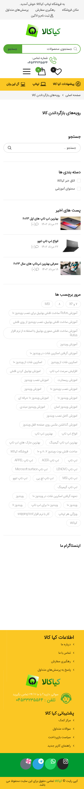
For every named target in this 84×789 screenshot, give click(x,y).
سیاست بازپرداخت (59, 737)
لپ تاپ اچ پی (45, 478)
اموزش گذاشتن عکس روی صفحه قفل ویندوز (50, 424)
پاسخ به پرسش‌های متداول (54, 670)
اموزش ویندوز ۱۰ (67, 397)
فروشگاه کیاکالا (19, 451)
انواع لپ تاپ (69, 433)
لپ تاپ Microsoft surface (31, 469)
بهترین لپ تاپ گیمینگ (63, 442)
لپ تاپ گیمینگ (67, 487)
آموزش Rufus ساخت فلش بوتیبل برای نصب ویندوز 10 (44, 313)
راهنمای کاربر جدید (59, 745)
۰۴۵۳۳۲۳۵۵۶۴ (38, 62)
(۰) (33, 224)
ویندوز (20, 496)
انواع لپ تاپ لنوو (47, 241)
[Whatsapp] (50, 764)
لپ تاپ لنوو (20, 478)
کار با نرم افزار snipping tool (33, 513)
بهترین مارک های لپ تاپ (24, 442)
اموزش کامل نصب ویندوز (62, 415)
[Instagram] (62, 764)
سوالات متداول (62, 728)
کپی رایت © (70, 781)
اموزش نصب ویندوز (36, 380)
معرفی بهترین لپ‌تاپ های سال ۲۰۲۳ (35, 263)
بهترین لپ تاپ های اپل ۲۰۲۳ (40, 218)
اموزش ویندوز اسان (65, 406)
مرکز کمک (64, 720)
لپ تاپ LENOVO (66, 469)
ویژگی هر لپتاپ (67, 513)
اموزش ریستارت (67, 380)
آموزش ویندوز (68, 344)
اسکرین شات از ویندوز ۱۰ (27, 362)
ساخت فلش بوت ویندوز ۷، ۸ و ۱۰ (57, 451)
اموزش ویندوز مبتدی (32, 406)
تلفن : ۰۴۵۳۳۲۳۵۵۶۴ (35, 700)
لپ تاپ (72, 460)
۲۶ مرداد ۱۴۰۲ (50, 224)
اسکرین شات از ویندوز (64, 362)
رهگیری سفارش (61, 661)
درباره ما (66, 644)
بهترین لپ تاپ (44, 433)
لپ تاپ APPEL (24, 460)
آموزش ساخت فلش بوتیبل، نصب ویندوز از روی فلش (45, 321)
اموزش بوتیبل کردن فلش (25, 371)
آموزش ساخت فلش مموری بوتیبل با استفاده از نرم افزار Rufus (44, 333)
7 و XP (73, 304)
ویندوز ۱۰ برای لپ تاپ (44, 505)
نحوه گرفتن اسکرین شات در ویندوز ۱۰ (54, 496)
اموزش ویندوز (32, 388)
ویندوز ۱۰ (72, 505)
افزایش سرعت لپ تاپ (63, 371)
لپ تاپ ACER (50, 460)
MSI (47, 304)
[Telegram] (38, 764)
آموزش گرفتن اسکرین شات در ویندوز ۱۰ (53, 353)
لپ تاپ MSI (69, 478)
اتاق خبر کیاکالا (66, 180)
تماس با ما (64, 653)
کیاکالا (73, 522)
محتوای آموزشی (65, 188)
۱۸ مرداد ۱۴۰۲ (50, 269)
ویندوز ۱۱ (17, 505)
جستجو (9, 148)
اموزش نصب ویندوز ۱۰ (63, 388)
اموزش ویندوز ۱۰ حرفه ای (33, 397)
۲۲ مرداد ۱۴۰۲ (50, 246)
